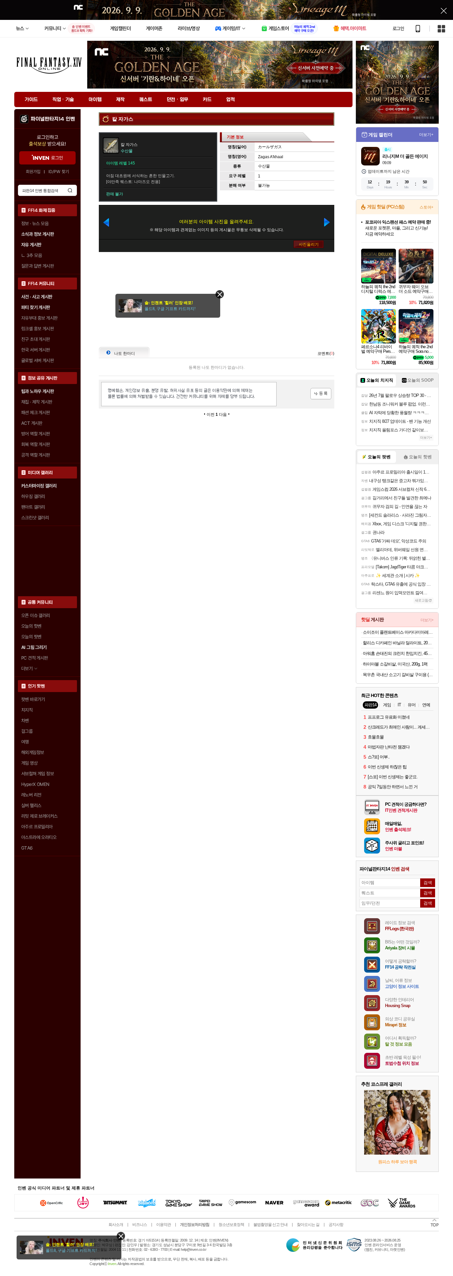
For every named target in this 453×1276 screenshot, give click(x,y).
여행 (25, 741)
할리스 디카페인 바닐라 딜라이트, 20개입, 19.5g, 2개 (398, 642)
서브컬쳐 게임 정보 (37, 773)
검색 (70, 190)
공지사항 (336, 1224)
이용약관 (163, 1224)
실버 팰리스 (31, 805)
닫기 (121, 1236)
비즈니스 (139, 1224)
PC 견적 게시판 (34, 658)
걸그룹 (26, 731)
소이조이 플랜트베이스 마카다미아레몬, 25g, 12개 (398, 632)
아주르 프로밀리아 (37, 826)
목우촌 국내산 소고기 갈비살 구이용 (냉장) (398, 674)
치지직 (26, 710)
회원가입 (33, 171)
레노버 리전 (31, 795)
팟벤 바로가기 (33, 699)
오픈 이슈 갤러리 (35, 615)
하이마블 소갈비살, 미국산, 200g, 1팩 (395, 664)
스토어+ (426, 207)
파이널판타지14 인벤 (53, 119)
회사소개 (115, 1224)
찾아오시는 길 (308, 1224)
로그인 (398, 28)
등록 (320, 394)
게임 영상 (29, 763)
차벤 (25, 720)
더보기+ (426, 135)
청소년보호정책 (231, 1224)
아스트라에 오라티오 (38, 837)
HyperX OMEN (35, 784)
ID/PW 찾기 (58, 171)
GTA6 (27, 848)
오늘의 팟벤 (31, 636)
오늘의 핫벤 (31, 626)
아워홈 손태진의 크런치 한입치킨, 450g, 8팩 (398, 653)
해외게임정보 (32, 752)
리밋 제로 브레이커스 (39, 816)
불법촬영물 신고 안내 (270, 1224)
